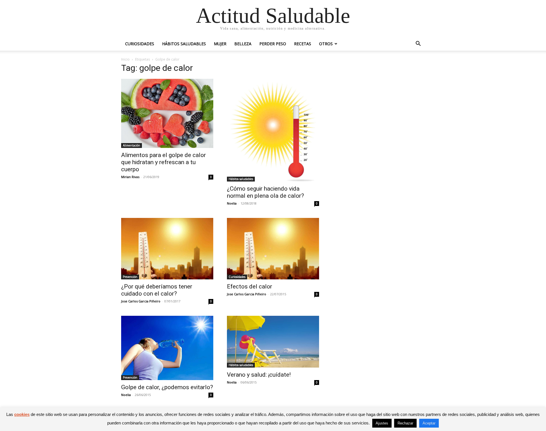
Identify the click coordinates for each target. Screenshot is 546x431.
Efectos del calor (249, 286)
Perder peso (272, 43)
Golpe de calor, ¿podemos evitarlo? (167, 387)
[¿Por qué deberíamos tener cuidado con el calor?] (167, 248)
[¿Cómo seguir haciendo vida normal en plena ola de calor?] (273, 130)
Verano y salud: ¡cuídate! (259, 374)
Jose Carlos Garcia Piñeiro (140, 301)
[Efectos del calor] (273, 248)
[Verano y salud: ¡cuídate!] (273, 342)
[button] (418, 44)
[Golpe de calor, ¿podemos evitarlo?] (167, 348)
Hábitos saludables (184, 43)
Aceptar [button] (429, 423)
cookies (22, 414)
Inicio (125, 59)
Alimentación (131, 145)
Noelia (232, 203)
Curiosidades (139, 43)
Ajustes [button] (382, 423)
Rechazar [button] (405, 423)
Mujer (220, 43)
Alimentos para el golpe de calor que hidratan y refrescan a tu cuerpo (163, 162)
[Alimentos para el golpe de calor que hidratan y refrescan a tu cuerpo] (167, 113)
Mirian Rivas (130, 177)
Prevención (130, 277)
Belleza (242, 43)
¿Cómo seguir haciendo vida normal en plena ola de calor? (265, 192)
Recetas (302, 43)
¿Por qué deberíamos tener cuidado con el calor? (156, 290)
